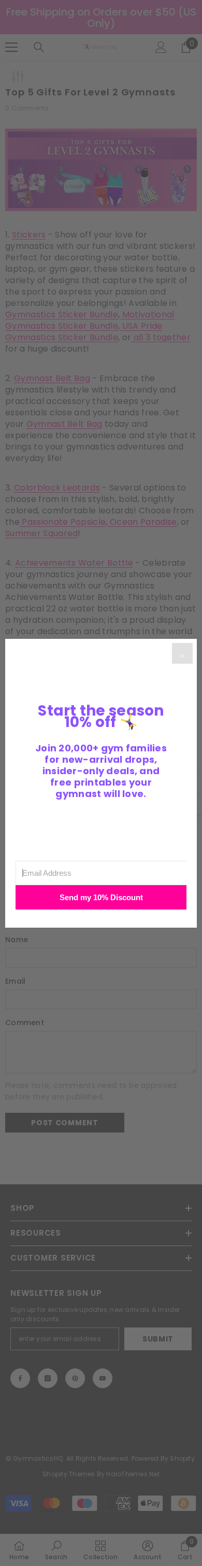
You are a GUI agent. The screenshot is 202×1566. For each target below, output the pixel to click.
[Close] (182, 653)
